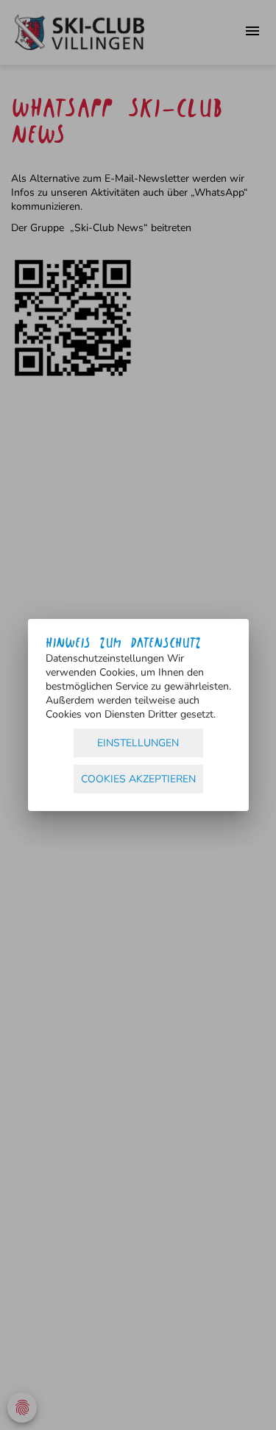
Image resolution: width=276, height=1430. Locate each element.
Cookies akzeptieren (138, 779)
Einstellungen (138, 743)
